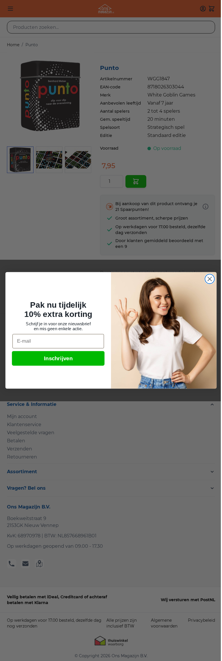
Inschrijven (58, 359)
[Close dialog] (209, 279)
